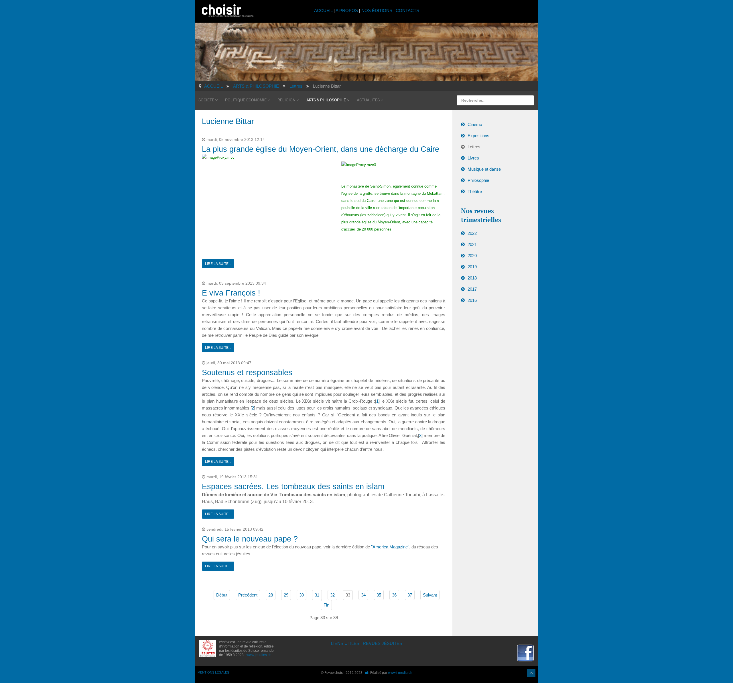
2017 (472, 289)
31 (317, 595)
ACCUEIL (324, 10)
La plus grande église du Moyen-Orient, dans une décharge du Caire (320, 149)
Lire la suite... (218, 264)
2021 (472, 244)
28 (270, 595)
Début (221, 595)
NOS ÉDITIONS (376, 10)
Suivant (430, 595)
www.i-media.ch (400, 672)
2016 (472, 300)
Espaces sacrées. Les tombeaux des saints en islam (293, 486)
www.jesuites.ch (259, 655)
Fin (326, 605)
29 (286, 595)
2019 (472, 266)
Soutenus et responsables (247, 372)
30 (301, 595)
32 (332, 595)
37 (409, 595)
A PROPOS (347, 10)
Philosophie (478, 180)
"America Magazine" (390, 546)
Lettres (474, 146)
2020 (472, 255)
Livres (473, 158)
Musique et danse (484, 169)
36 (394, 595)
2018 (472, 277)
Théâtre (475, 191)
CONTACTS (407, 10)
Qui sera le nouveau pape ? (250, 539)
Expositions (478, 135)
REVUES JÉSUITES (382, 643)
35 (379, 595)
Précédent (247, 595)
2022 (472, 233)
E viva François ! (231, 293)
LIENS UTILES (345, 643)
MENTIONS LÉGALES (213, 672)
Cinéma (475, 124)
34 (363, 595)
